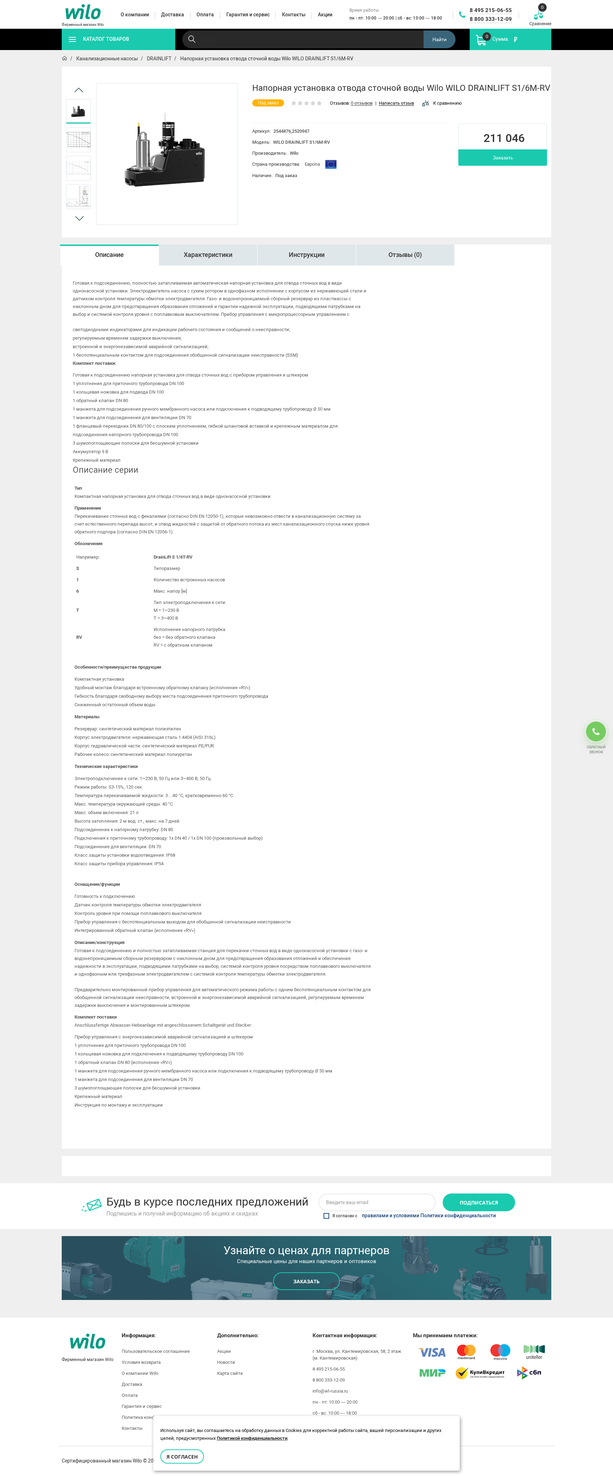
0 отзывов (361, 103)
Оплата (130, 1395)
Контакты (132, 1428)
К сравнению (447, 103)
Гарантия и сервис (142, 1406)
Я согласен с (414, 1216)
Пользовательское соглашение (156, 1351)
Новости (226, 1362)
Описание (109, 255)
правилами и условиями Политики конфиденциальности (429, 1216)
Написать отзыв (396, 103)
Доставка (132, 1384)
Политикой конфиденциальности (252, 1438)
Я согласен (182, 1456)
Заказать (503, 157)
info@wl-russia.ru (330, 1391)
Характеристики (208, 255)
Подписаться (479, 1202)
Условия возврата (141, 1362)
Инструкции (307, 255)
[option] (78, 111)
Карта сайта (230, 1373)
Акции (224, 1351)
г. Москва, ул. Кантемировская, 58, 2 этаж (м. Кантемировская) (357, 1355)
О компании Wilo (140, 1373)
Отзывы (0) (405, 255)
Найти (439, 39)
